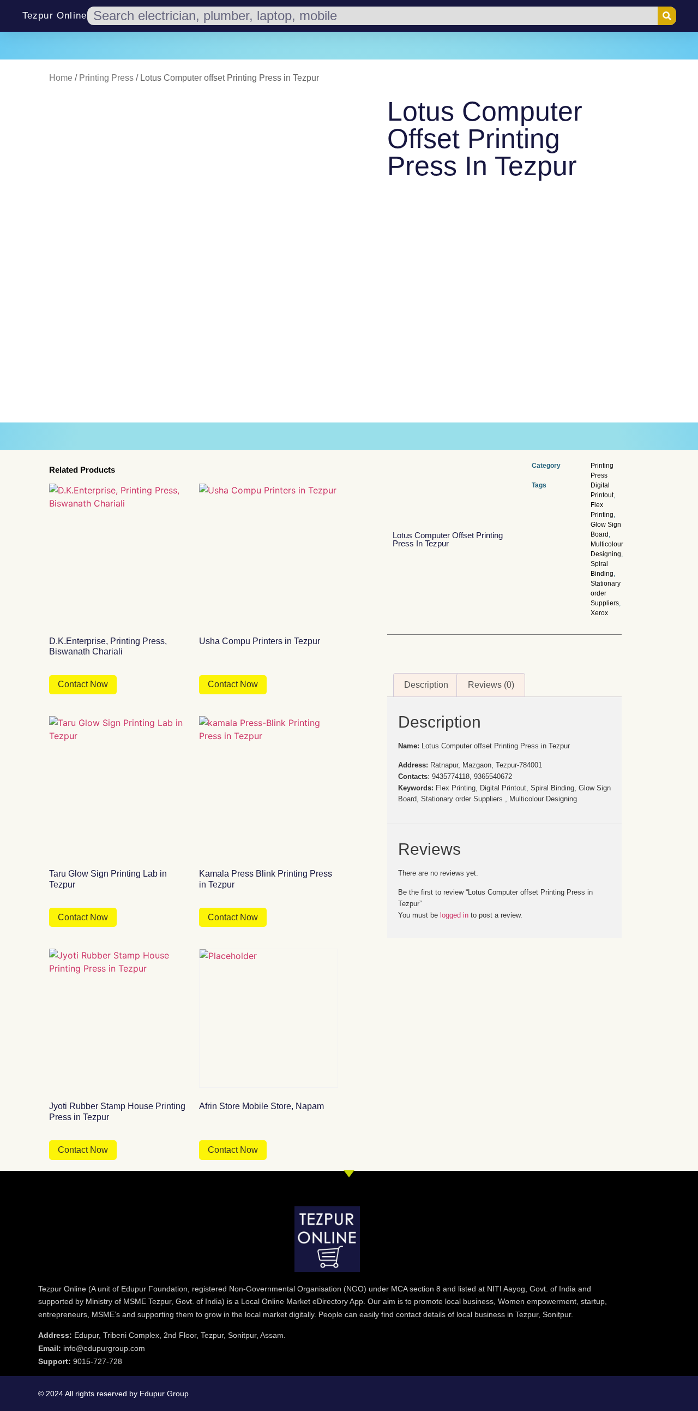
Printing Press (106, 77)
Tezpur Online (54, 15)
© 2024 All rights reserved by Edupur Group (113, 1393)
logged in (454, 915)
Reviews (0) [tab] (491, 684)
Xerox (599, 613)
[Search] (667, 16)
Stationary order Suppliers (606, 593)
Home (61, 77)
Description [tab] (426, 684)
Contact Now (83, 684)
